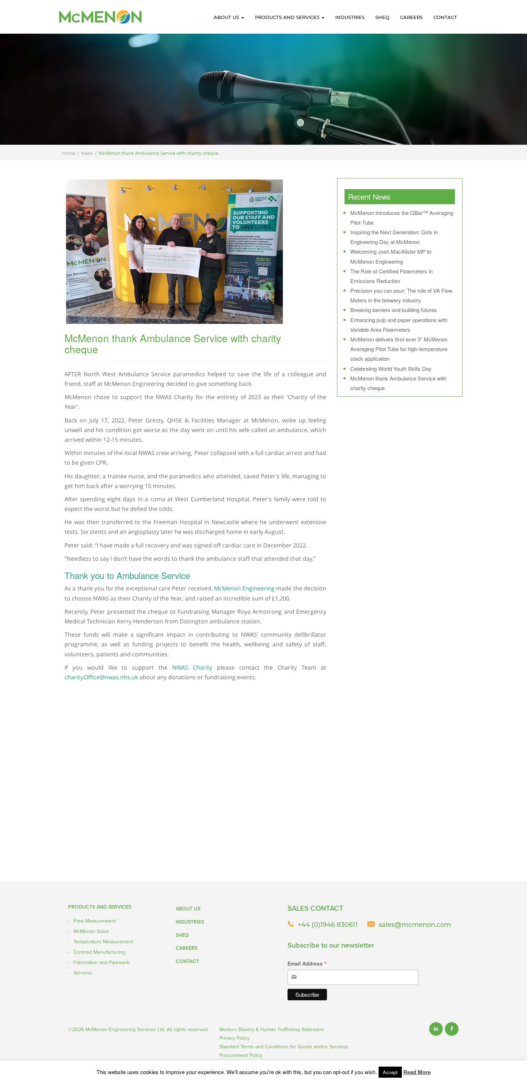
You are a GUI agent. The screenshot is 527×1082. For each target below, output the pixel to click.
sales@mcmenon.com (415, 925)
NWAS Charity (192, 667)
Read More (417, 1072)
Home (68, 153)
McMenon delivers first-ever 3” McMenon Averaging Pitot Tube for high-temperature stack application (398, 348)
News (87, 153)
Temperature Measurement (103, 941)
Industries (350, 17)
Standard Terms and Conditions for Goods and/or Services (283, 1046)
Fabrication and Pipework (101, 962)
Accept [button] (390, 1072)
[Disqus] (195, 790)
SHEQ (382, 17)
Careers (411, 17)
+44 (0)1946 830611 (328, 925)
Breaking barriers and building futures (393, 309)
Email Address (307, 964)
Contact (445, 17)
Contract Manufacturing (99, 952)
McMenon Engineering (244, 588)
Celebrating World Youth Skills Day (391, 368)
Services (82, 972)
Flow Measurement (94, 920)
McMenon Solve (91, 931)
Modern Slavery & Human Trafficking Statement (271, 1029)
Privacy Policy (234, 1038)
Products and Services (288, 17)
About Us (227, 17)
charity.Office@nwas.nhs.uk (101, 677)
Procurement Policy (240, 1055)
